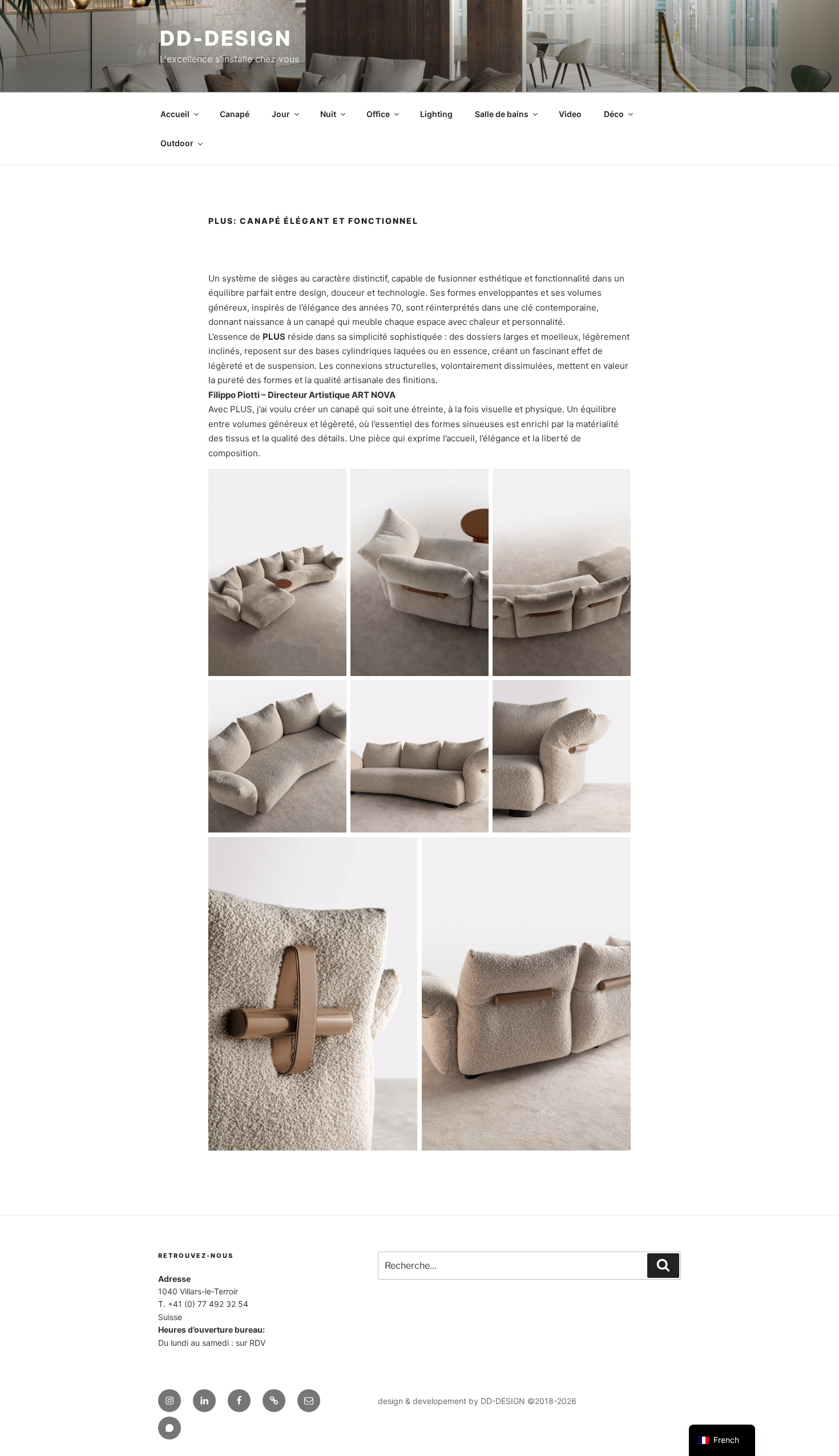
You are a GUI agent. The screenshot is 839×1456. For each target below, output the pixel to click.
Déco (614, 114)
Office (378, 114)
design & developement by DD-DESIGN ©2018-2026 (477, 1401)
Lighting (436, 114)
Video (570, 114)
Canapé (234, 114)
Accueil (174, 114)
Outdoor (176, 143)
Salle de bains (502, 114)
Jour (281, 114)
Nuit (328, 114)
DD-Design (226, 38)
